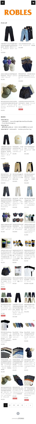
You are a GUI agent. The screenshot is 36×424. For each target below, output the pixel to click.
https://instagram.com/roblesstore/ (18, 413)
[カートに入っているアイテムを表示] (33, 3)
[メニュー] (3, 3)
